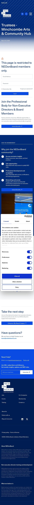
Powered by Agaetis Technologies (17, 503)
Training (4, 402)
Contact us (21, 402)
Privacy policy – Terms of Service (10, 432)
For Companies (23, 395)
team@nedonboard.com (9, 338)
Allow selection (17, 281)
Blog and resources (7, 419)
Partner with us (6, 415)
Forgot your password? (26, 89)
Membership (22, 399)
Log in (15, 94)
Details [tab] (17, 221)
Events (3, 399)
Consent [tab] (6, 221)
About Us (4, 411)
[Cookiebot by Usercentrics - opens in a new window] (24, 216)
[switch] (29, 257)
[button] (22, 14)
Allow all (17, 276)
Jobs (3, 395)
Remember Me (7, 89)
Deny (17, 287)
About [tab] (28, 221)
